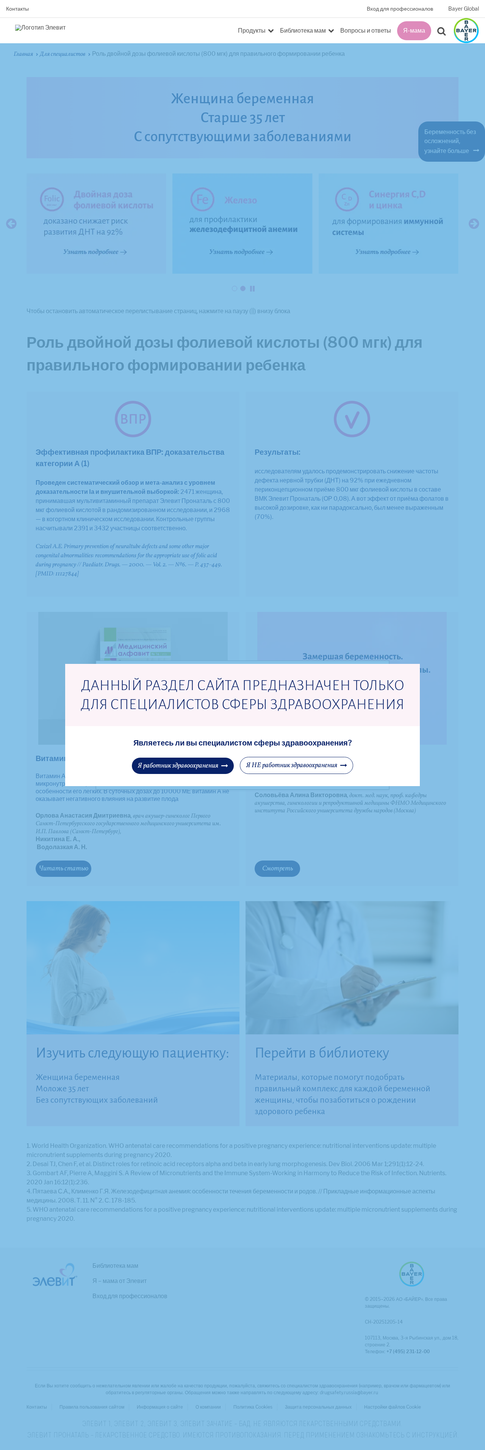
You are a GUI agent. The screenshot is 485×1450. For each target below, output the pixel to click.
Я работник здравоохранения (178, 766)
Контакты (17, 8)
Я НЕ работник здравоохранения (291, 765)
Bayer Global (463, 8)
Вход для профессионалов (400, 8)
